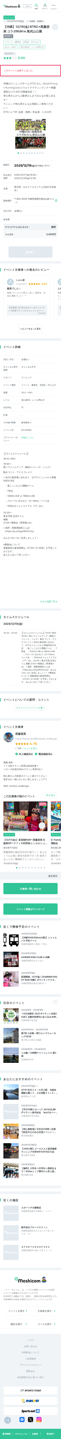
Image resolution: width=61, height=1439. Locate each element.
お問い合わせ (30, 1346)
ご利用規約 (30, 1358)
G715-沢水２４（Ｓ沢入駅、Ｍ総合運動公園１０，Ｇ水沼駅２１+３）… (39, 1091)
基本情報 (6, 1434)
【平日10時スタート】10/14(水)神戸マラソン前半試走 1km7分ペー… (39, 1111)
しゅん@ (20, 280)
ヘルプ (30, 1340)
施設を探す (16, 1324)
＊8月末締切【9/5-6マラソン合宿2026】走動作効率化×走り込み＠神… (39, 1015)
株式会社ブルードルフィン (34, 1227)
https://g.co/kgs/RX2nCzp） (20, 531)
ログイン (45, 9)
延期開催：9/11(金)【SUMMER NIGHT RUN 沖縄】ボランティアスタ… (39, 978)
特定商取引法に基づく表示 (30, 1377)
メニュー (53, 9)
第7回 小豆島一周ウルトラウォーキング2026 (38, 1035)
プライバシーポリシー (30, 1364)
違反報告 (53, 875)
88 (27, 748)
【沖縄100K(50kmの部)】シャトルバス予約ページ (39, 939)
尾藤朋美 (20, 733)
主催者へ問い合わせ (30, 888)
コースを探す (45, 1324)
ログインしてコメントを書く (30, 707)
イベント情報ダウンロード (30, 909)
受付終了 (51, 1434)
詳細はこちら (27, 437)
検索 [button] (36, 9)
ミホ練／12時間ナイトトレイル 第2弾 (38, 1054)
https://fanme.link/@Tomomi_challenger (36, 738)
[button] (18, 153)
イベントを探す (16, 1310)
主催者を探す (45, 1310)
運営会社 (30, 1371)
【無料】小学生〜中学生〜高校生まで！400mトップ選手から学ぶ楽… (38, 1170)
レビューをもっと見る (30, 328)
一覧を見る (49, 795)
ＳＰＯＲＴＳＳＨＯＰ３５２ (35, 1246)
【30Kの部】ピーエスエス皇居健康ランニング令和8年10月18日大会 (39, 1150)
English (27, 6)
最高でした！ (14, 288)
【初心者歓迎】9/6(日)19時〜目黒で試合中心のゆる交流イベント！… (38, 1130)
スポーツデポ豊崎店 (31, 1207)
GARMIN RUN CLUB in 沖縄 (35, 957)
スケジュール (21, 1434)
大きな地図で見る (49, 601)
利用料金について (30, 1352)
